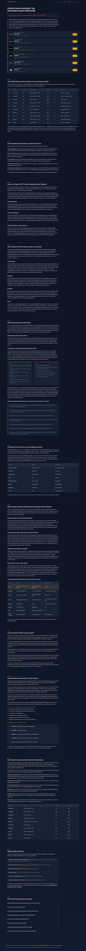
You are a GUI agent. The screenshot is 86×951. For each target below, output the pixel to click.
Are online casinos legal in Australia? (16, 907)
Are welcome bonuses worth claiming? (16, 923)
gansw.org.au (26, 880)
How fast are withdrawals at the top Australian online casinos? (22, 911)
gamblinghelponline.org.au (24, 864)
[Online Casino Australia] (11, 2)
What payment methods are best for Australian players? (21, 915)
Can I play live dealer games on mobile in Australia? (19, 927)
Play (75, 34)
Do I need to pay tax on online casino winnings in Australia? (21, 931)
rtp (61, 1)
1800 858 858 (43, 15)
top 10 (57, 1)
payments (70, 1)
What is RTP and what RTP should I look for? (18, 919)
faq (78, 1)
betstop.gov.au (32, 859)
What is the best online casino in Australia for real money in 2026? (23, 903)
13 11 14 (18, 872)
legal (74, 1)
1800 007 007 (26, 876)
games (65, 1)
